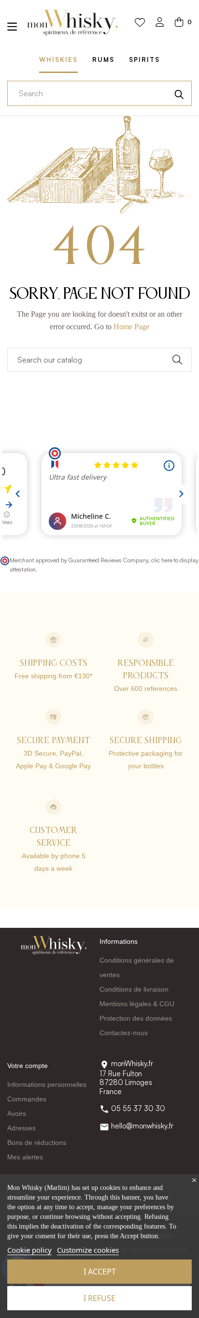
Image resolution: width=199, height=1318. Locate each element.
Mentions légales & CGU (137, 1004)
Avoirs (16, 1113)
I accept (100, 1271)
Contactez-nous (124, 1033)
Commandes (26, 1099)
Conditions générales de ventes (137, 967)
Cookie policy (29, 1250)
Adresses (21, 1128)
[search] (179, 93)
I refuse (99, 1298)
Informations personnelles (46, 1084)
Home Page (131, 326)
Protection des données (136, 1018)
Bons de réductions (36, 1142)
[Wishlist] (140, 23)
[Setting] (160, 23)
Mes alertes (25, 1157)
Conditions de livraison (134, 989)
